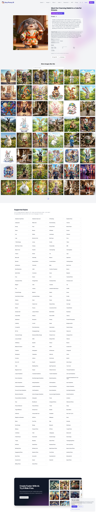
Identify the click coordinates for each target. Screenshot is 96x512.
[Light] (82, 2)
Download (62, 57)
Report (61, 40)
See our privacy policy (76, 509)
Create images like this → (57, 13)
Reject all (80, 506)
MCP (72, 2)
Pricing (76, 2)
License (52, 53)
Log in (86, 2)
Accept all (74, 506)
